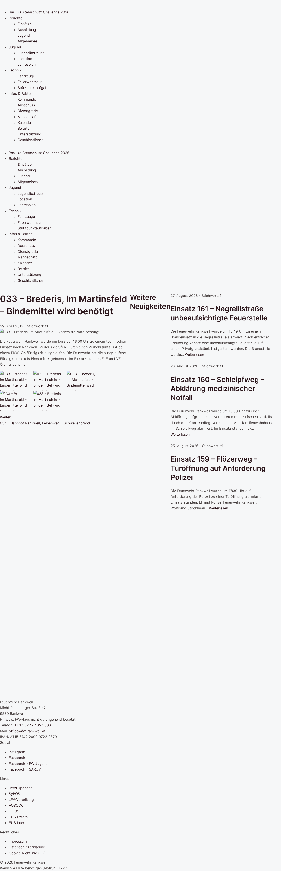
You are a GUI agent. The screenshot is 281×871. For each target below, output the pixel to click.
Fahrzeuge (26, 76)
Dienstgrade (28, 111)
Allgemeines (28, 41)
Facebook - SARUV (25, 769)
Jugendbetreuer (31, 53)
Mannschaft (27, 117)
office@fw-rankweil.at (27, 731)
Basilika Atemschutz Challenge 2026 (39, 12)
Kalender (25, 122)
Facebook (17, 757)
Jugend (24, 35)
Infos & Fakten (20, 93)
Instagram (17, 752)
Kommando (27, 99)
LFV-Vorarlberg (21, 799)
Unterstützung (29, 134)
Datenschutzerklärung (27, 847)
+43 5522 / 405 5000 (32, 725)
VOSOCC (16, 805)
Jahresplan (27, 64)
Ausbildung (27, 29)
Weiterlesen (194, 354)
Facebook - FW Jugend (28, 763)
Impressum (18, 841)
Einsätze (25, 24)
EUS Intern (17, 822)
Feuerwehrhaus (30, 82)
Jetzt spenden (20, 788)
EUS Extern (18, 817)
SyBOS (14, 793)
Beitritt (23, 128)
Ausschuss (26, 105)
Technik (15, 70)
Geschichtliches (30, 140)
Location (25, 58)
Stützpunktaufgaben (34, 87)
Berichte (15, 18)
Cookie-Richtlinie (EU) (27, 853)
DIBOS (14, 811)
